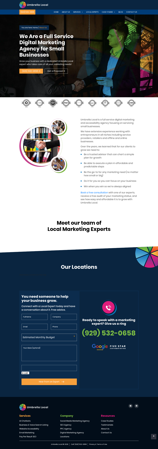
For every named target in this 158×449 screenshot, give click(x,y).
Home (56, 12)
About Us (66, 12)
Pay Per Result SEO (27, 436)
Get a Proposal (55, 71)
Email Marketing (26, 432)
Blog (121, 12)
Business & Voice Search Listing (33, 425)
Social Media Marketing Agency (75, 421)
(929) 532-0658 (27, 12)
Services (77, 12)
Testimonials (107, 425)
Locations (64, 436)
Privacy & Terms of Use (98, 444)
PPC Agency (65, 428)
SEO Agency (65, 425)
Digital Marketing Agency (72, 432)
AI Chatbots (25, 421)
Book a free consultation (94, 192)
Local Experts (92, 12)
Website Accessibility (29, 428)
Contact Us (131, 12)
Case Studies (107, 12)
